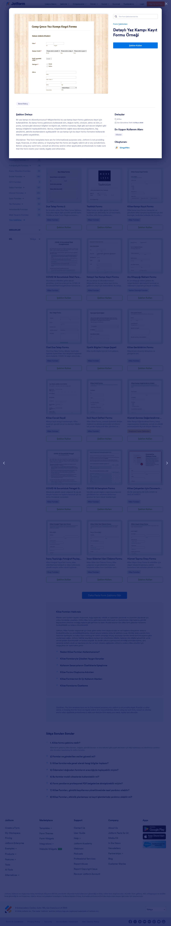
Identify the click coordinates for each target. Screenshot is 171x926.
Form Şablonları (120, 24)
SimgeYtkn (124, 147)
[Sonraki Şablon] (167, 463)
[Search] (116, 16)
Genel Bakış (23, 104)
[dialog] (85, 463)
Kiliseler (119, 134)
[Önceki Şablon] (4, 463)
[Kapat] (166, 3)
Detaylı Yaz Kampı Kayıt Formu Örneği (135, 32)
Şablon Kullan (135, 45)
